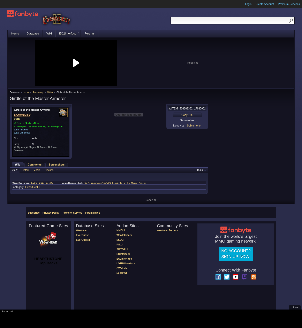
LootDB (49, 183)
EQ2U (34, 183)
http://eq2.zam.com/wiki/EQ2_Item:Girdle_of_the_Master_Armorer (115, 183)
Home (15, 33)
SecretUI (121, 273)
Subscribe (34, 212)
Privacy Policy (51, 212)
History (25, 170)
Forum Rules (92, 212)
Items (26, 92)
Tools (200, 170)
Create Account (265, 4)
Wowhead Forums (167, 230)
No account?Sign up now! (236, 254)
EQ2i (41, 183)
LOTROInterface (125, 263)
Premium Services (289, 4)
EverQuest (82, 235)
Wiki (49, 33)
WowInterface (124, 235)
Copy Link (187, 114)
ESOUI (120, 239)
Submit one (194, 125)
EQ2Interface (67, 33)
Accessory (38, 92)
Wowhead (81, 230)
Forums (89, 33)
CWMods (121, 268)
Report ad (192, 62)
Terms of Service (72, 212)
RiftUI (119, 244)
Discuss (49, 170)
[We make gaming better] (13, 4)
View (14, 170)
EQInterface (123, 254)
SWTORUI (122, 249)
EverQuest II (32, 187)
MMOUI (120, 230)
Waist (50, 92)
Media (36, 170)
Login (248, 4)
